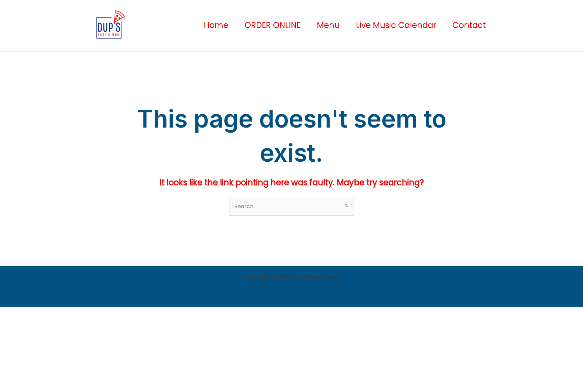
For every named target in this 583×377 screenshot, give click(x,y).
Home (216, 25)
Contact (469, 25)
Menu (328, 25)
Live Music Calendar (396, 25)
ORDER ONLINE (273, 25)
